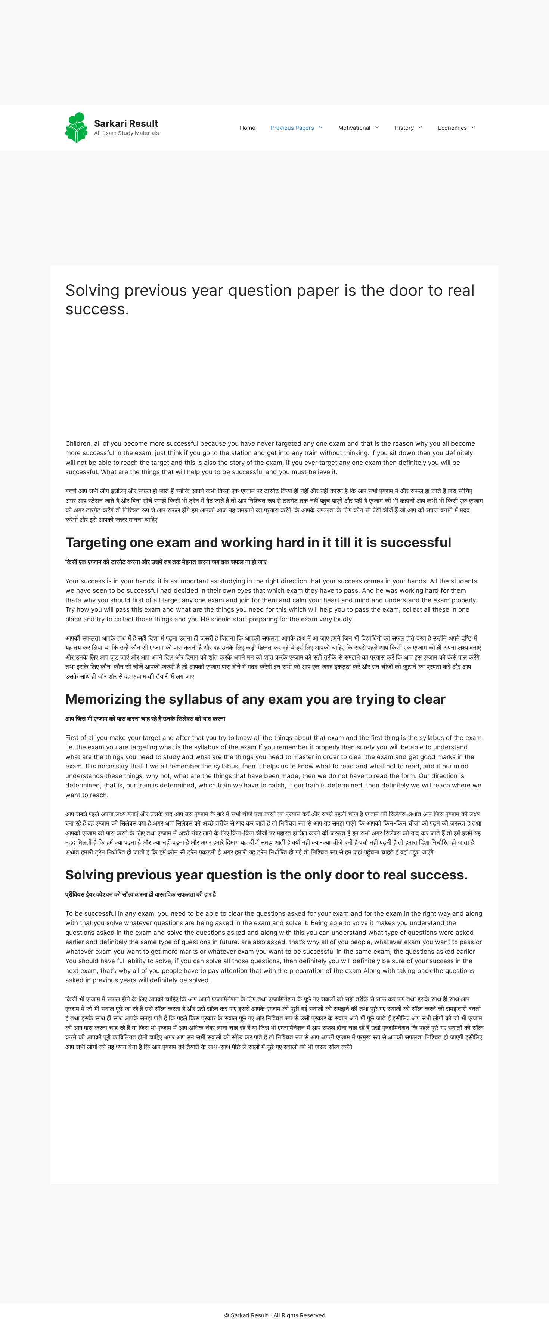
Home (247, 127)
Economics (452, 127)
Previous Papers (292, 127)
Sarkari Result (126, 123)
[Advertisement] (224, 52)
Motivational (354, 127)
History (404, 127)
